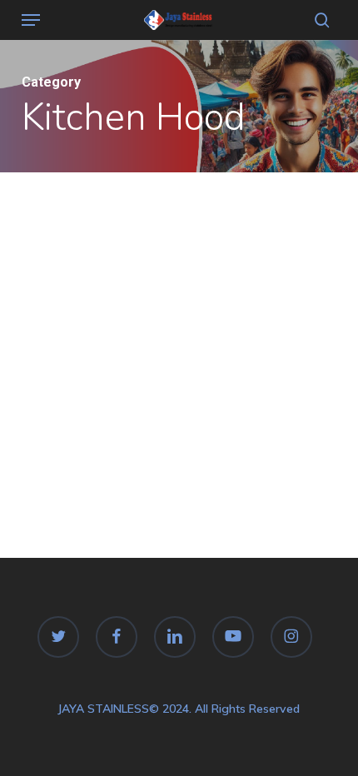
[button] (31, 20)
